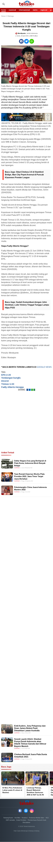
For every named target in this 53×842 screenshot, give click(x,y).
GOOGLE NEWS (44, 367)
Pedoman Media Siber (36, 818)
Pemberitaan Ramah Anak (37, 820)
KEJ (47, 818)
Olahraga (10, 16)
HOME (3, 10)
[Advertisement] (26, 424)
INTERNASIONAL (24, 10)
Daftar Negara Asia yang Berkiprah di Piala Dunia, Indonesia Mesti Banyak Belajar (30, 463)
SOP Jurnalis (10, 820)
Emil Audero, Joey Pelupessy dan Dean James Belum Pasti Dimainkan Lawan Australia (30, 728)
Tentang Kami (8, 818)
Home (3, 16)
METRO (35, 10)
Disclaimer (26, 822)
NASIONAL (12, 10)
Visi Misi (17, 818)
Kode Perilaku (21, 820)
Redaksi (24, 818)
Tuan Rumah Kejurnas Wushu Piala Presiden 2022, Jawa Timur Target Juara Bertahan (29, 476)
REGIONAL (43, 10)
